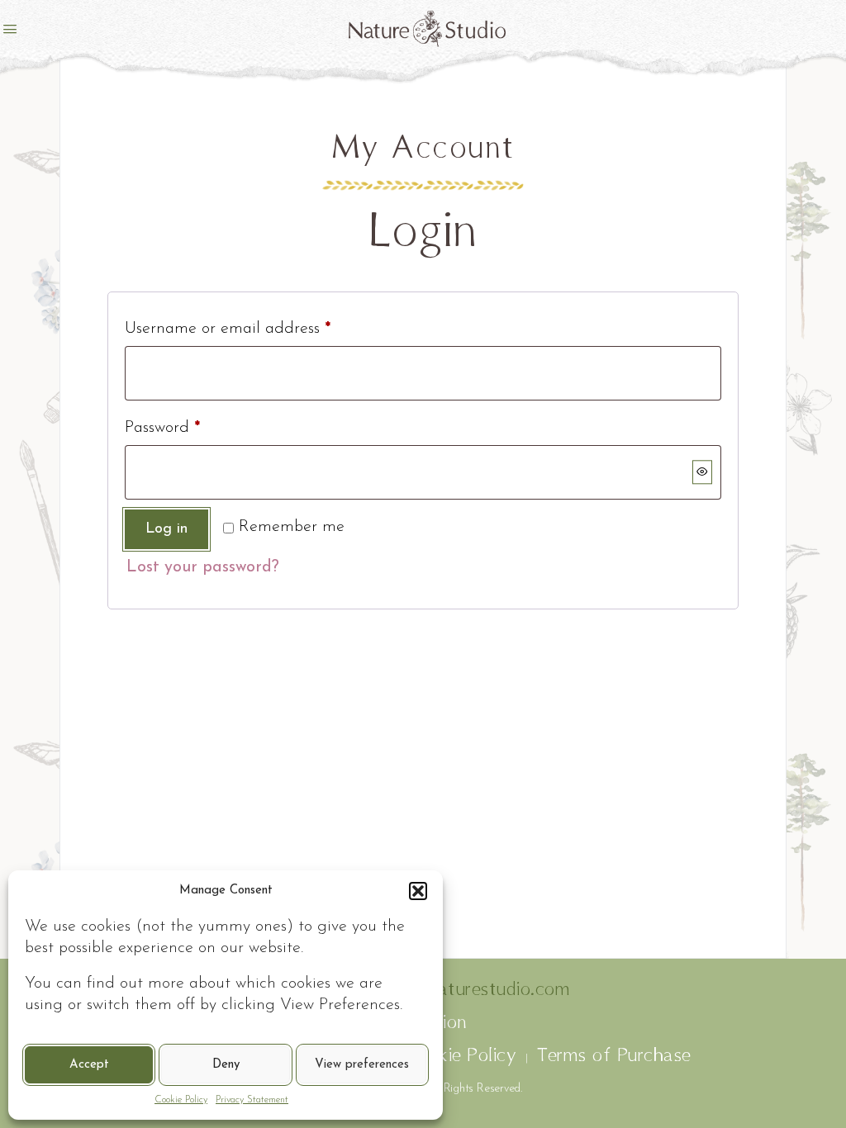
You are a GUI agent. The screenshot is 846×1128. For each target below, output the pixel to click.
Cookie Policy (180, 1100)
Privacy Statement (252, 1100)
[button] (418, 891)
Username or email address (227, 328)
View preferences (362, 1065)
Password (162, 427)
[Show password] (702, 471)
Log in (166, 529)
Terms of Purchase (614, 1056)
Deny (226, 1065)
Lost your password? (202, 567)
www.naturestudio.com (471, 990)
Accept (89, 1065)
